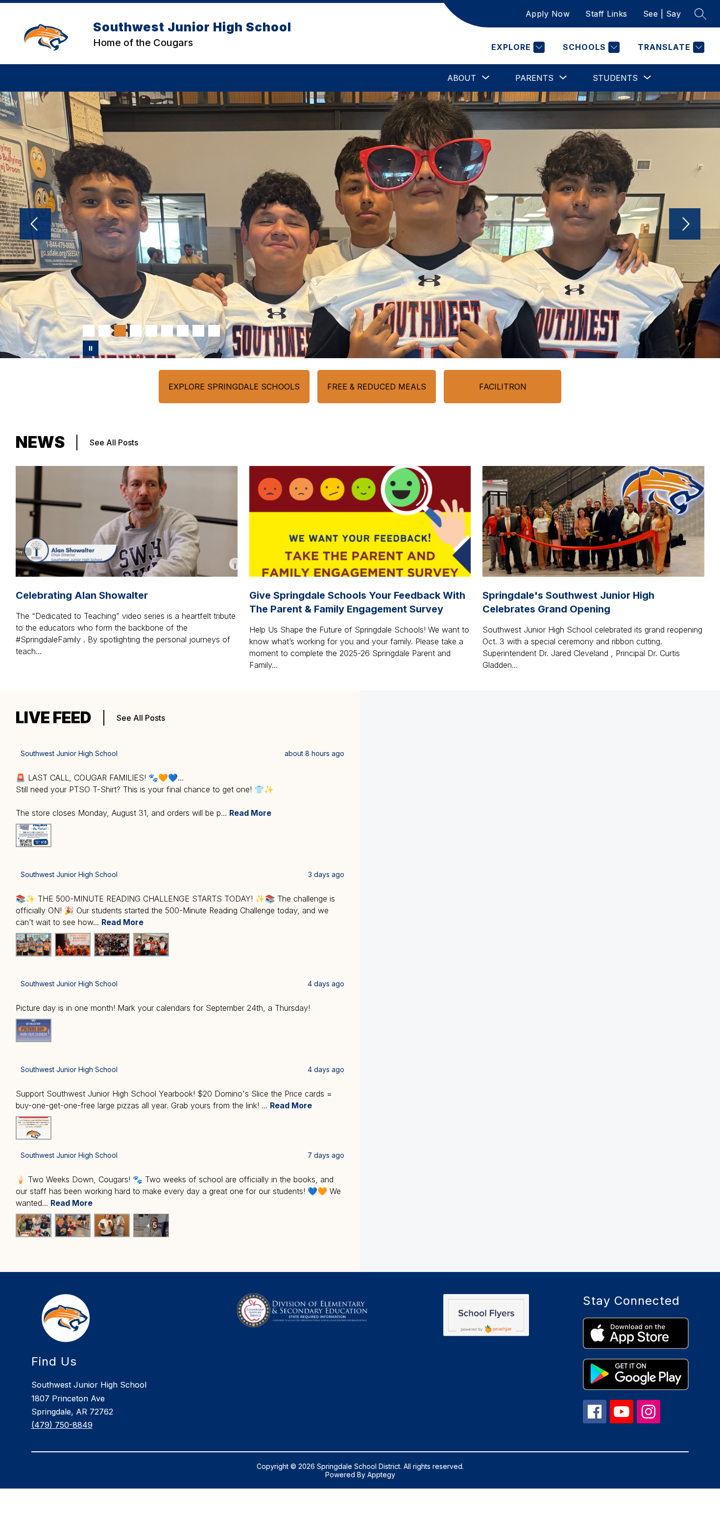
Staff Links (606, 14)
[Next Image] (684, 225)
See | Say (662, 14)
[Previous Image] (35, 225)
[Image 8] (198, 331)
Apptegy (381, 1474)
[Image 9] (214, 331)
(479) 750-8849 (62, 1425)
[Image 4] (136, 331)
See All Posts (114, 442)
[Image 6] (167, 331)
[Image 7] (183, 331)
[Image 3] (120, 331)
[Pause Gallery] (90, 348)
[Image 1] (89, 331)
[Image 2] (104, 331)
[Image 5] (151, 331)
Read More (250, 813)
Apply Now (548, 14)
